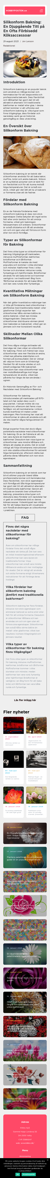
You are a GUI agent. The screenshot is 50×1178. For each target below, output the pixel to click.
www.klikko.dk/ (27, 1143)
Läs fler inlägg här (25, 700)
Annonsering (25, 1156)
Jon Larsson (28, 41)
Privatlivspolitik (29, 1174)
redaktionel (9, 46)
